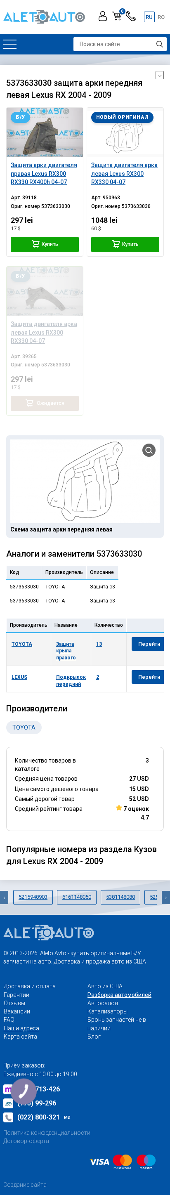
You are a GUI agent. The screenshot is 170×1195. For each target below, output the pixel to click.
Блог (94, 1036)
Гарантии (16, 995)
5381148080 (120, 897)
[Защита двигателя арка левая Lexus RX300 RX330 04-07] (125, 132)
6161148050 (76, 897)
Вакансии (17, 1011)
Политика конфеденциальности (46, 1132)
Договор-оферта (26, 1141)
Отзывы (14, 1003)
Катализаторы (107, 1011)
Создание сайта (25, 1184)
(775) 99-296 (36, 1103)
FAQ (9, 1019)
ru (149, 17)
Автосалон (102, 1003)
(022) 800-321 (44, 1117)
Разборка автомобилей (119, 995)
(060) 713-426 (38, 1089)
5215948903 (33, 897)
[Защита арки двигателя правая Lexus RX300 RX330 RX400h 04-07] (45, 132)
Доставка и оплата (30, 986)
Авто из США (105, 986)
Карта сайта (20, 1036)
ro (161, 17)
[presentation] (4, 897)
